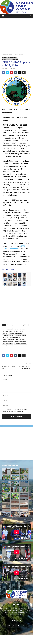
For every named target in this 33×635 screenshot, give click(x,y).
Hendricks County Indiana (8, 335)
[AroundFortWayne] (16, 7)
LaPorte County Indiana (8, 341)
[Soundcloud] (18, 626)
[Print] (24, 72)
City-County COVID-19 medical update (24, 367)
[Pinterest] (11, 72)
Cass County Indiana (23, 325)
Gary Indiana (5, 333)
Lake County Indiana (20, 339)
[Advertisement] (16, 35)
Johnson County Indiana (8, 339)
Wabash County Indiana (8, 345)
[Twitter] (7, 72)
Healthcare (9, 54)
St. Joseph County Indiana (20, 343)
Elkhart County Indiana (19, 331)
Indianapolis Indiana (21, 335)
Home (3, 54)
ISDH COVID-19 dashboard (14, 247)
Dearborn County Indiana (19, 329)
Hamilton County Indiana (16, 333)
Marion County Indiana (20, 341)
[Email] (19, 72)
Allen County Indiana (11, 325)
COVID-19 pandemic (18, 54)
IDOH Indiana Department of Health (9, 59)
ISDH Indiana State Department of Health (12, 337)
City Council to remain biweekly (8, 367)
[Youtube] (16, 630)
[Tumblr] (15, 72)
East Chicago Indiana (7, 331)
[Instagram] (9, 626)
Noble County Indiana (8, 343)
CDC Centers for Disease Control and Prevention (13, 327)
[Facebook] (3, 72)
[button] (3, 16)
